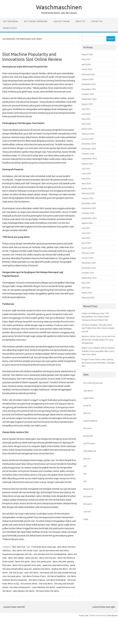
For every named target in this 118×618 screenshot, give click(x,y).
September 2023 (89, 218)
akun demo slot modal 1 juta (25, 550)
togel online (88, 398)
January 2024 (87, 198)
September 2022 (89, 278)
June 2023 (86, 233)
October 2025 (88, 94)
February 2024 (88, 193)
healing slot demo (60, 569)
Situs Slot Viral (18, 547)
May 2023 (86, 238)
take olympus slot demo (23, 591)
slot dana (87, 428)
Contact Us (96, 21)
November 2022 (89, 268)
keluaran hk (88, 489)
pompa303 (88, 436)
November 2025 (89, 89)
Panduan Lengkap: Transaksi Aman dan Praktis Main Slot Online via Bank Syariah (98, 328)
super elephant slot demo (43, 587)
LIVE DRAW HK (89, 451)
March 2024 (87, 188)
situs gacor (88, 390)
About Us (80, 21)
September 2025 (89, 99)
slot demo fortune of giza (34, 576)
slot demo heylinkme (56, 576)
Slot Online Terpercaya (35, 21)
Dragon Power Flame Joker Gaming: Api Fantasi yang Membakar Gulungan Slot (98, 362)
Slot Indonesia (10, 21)
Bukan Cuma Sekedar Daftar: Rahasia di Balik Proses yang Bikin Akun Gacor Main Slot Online (98, 351)
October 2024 (88, 154)
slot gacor (87, 496)
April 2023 (86, 243)
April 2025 (86, 124)
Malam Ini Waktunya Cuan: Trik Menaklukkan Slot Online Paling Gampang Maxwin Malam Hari (95, 316)
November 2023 (89, 208)
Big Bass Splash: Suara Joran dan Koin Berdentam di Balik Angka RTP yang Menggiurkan (98, 339)
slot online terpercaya (93, 383)
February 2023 (88, 253)
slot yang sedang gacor (20, 587)
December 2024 (89, 144)
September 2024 (89, 158)
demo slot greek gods (41, 561)
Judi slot (87, 511)
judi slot (86, 458)
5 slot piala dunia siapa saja (43, 547)
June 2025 (86, 114)
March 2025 (87, 129)
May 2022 (86, 283)
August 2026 (87, 54)
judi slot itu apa (16, 572)
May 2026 (86, 59)
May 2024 (86, 178)
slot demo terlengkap (56, 580)
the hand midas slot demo (47, 591)
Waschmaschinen (59, 7)
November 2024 (89, 149)
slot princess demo (28, 583)
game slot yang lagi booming (56, 565)
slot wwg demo (46, 583)
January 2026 (87, 79)
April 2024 (86, 183)
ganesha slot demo (41, 569)
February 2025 (88, 134)
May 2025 (86, 119)
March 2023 (87, 248)
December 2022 (89, 263)
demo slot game (22, 561)
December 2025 (89, 84)
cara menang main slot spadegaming (49, 554)
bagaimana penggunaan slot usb (17, 554)
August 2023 (87, 223)
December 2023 (89, 203)
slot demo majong (37, 580)
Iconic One (83, 615)
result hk (87, 405)
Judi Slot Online (61, 21)
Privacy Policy (10, 28)
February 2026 (88, 74)
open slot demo (31, 572)
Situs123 (87, 413)
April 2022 (86, 287)
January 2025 (87, 139)
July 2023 (86, 228)
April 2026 (86, 64)
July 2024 (86, 168)
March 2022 (87, 293)
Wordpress (113, 615)
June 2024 (86, 173)
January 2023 (87, 258)
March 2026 (87, 69)
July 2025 (86, 109)
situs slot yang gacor (12, 576)
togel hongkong (90, 421)
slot (85, 466)
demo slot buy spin (47, 558)
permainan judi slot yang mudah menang (58, 572)
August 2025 (87, 104)
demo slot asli (31, 558)
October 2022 (88, 273)
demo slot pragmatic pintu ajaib (26, 565)
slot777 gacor (89, 443)
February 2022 (88, 297)
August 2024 (87, 164)
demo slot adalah (16, 558)
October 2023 (88, 213)
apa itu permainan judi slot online (54, 550)
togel (85, 519)
